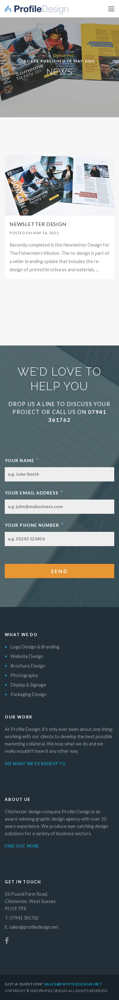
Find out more (22, 846)
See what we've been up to (35, 763)
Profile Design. (53, 991)
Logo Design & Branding (34, 646)
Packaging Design (28, 694)
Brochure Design (27, 665)
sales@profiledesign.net (34, 927)
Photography (24, 675)
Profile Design (36, 11)
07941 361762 (24, 917)
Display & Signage (28, 684)
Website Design (26, 656)
